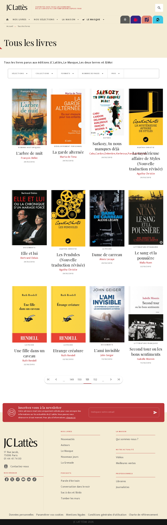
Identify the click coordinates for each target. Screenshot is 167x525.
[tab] (7, 19)
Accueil (10, 26)
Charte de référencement (143, 515)
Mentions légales (75, 515)
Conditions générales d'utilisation (107, 515)
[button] (20, 73)
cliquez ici (70, 417)
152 (95, 379)
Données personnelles (21, 515)
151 (87, 379)
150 (80, 379)
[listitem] (6, 479)
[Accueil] (17, 7)
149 (72, 379)
